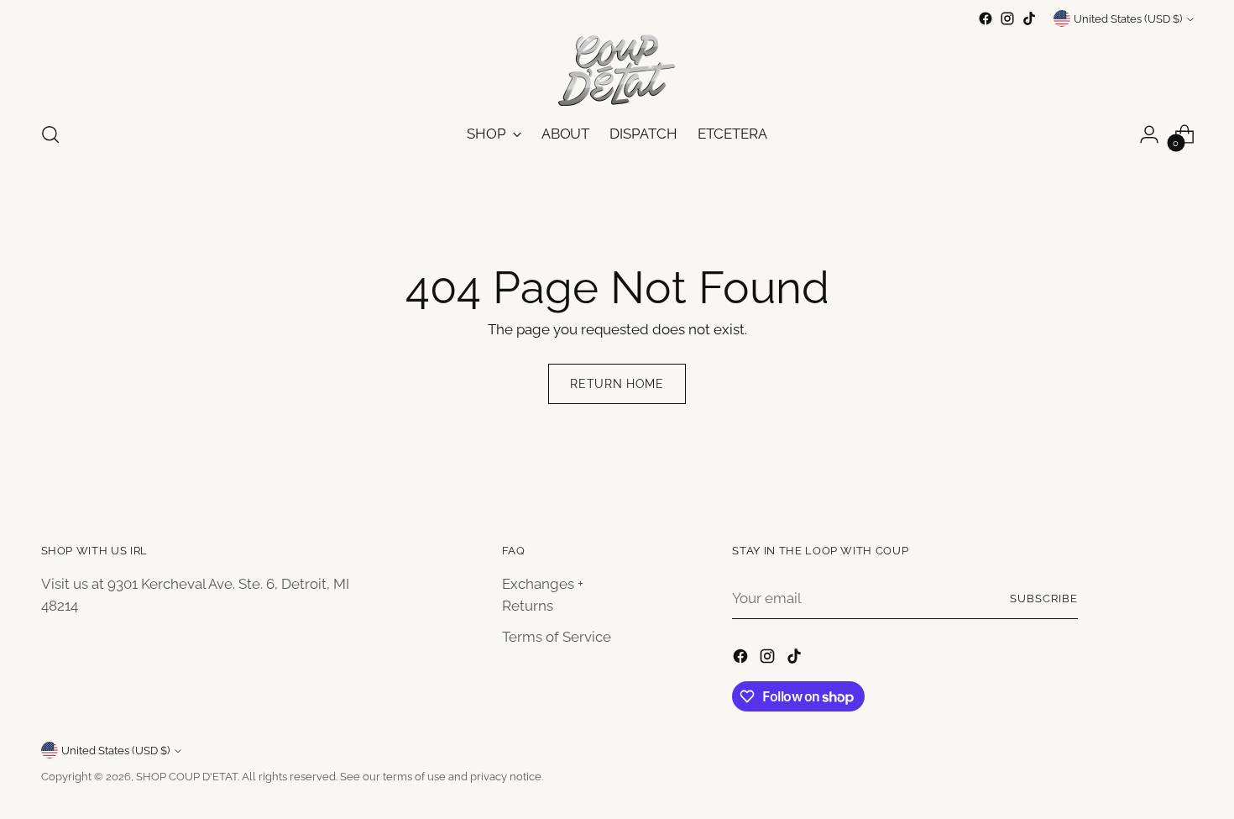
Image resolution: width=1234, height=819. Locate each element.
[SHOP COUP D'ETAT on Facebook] (985, 18)
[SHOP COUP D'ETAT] (617, 68)
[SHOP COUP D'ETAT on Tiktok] (1029, 18)
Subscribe (1044, 598)
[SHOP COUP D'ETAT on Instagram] (1007, 18)
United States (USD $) (1128, 19)
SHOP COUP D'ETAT (187, 776)
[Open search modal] (50, 134)
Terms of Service (556, 636)
